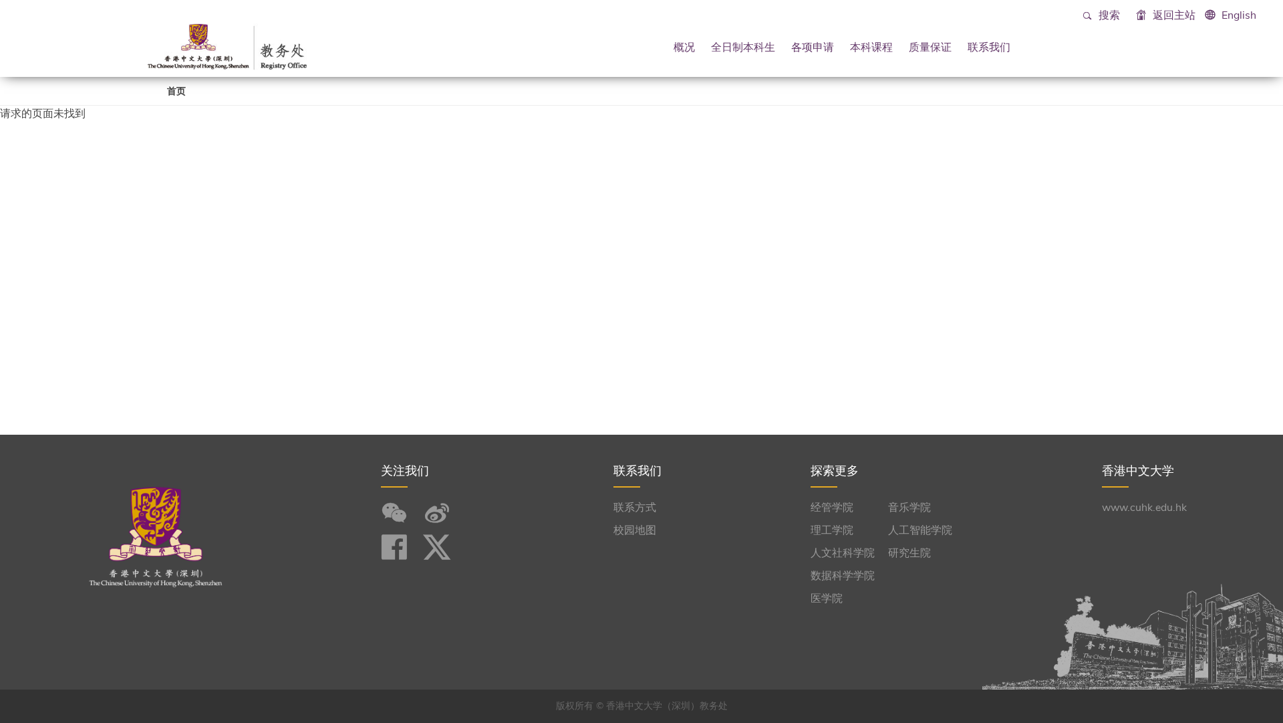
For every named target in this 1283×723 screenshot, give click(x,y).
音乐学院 (909, 507)
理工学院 (832, 530)
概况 (684, 47)
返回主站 (1172, 15)
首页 (176, 91)
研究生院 (909, 553)
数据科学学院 (843, 576)
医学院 (827, 598)
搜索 (1108, 15)
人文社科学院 (843, 553)
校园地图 (634, 530)
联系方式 (634, 507)
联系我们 (989, 47)
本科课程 (871, 47)
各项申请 (812, 47)
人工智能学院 (920, 530)
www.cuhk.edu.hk (1144, 507)
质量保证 (930, 47)
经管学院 (832, 507)
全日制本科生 (743, 47)
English (1239, 15)
